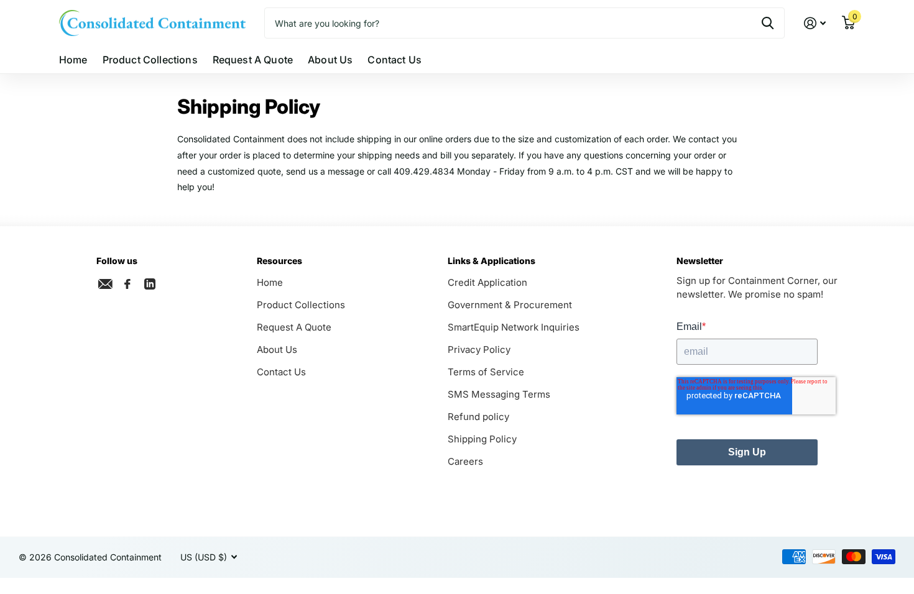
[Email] (105, 284)
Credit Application (487, 282)
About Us (330, 59)
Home (73, 59)
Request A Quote (253, 59)
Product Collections (150, 59)
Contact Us (394, 59)
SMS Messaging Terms (499, 394)
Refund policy (478, 417)
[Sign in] (814, 23)
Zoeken (767, 23)
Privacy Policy (479, 349)
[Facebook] (127, 284)
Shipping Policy (482, 439)
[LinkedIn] (150, 282)
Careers (465, 461)
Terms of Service (486, 372)
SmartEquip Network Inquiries (513, 327)
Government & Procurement (510, 305)
